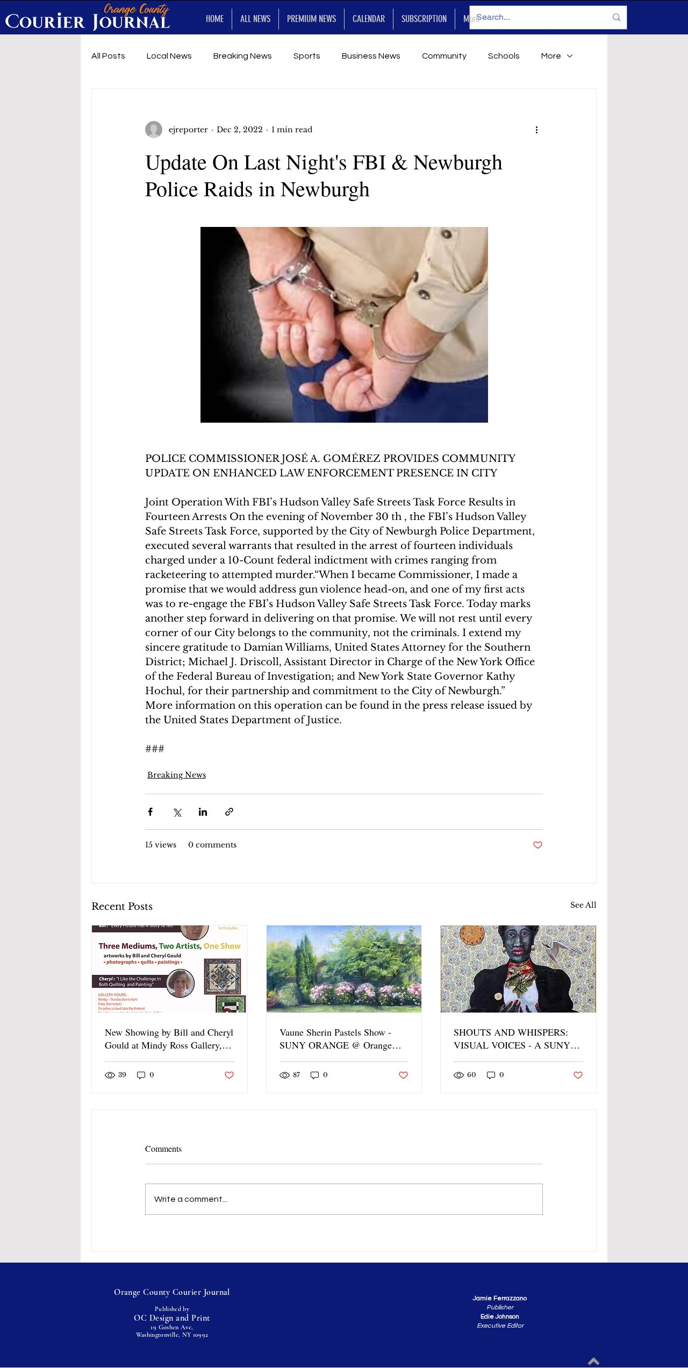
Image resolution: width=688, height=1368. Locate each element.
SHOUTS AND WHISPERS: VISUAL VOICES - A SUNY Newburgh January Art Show (512, 1038)
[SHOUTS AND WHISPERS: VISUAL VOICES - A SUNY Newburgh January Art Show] (518, 969)
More (551, 56)
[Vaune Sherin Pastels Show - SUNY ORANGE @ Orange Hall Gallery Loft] (344, 969)
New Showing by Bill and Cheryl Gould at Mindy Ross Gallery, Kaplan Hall (169, 1038)
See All (583, 905)
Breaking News (242, 56)
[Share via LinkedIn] (203, 812)
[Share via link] (229, 812)
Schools (504, 56)
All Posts (108, 56)
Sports (306, 56)
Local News (169, 56)
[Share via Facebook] (150, 812)
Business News (371, 56)
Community (444, 56)
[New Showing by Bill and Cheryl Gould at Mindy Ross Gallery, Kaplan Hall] (169, 969)
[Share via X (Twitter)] (176, 812)
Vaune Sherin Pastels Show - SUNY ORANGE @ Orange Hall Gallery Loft (336, 1038)
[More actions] (536, 129)
